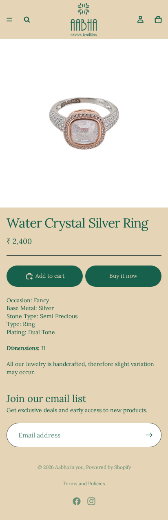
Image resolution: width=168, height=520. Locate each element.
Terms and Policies (84, 483)
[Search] (27, 20)
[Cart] (158, 20)
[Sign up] (149, 435)
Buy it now (123, 275)
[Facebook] (77, 501)
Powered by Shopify (108, 467)
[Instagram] (91, 501)
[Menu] (9, 19)
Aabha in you (69, 467)
